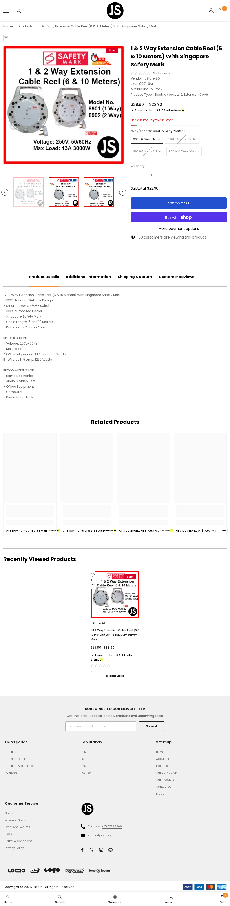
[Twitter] (91, 849)
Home (8, 26)
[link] (30, 514)
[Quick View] (92, 585)
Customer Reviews (176, 276)
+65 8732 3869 (112, 826)
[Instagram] (101, 849)
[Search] (19, 10)
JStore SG (152, 78)
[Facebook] (82, 849)
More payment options (178, 228)
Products (26, 26)
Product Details (44, 276)
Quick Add (115, 676)
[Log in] (211, 10)
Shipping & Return (135, 276)
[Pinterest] (110, 849)
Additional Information (88, 276)
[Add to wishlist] (92, 575)
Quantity (138, 166)
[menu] (6, 10)
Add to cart (179, 203)
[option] (63, 104)
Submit (151, 726)
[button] (4, 192)
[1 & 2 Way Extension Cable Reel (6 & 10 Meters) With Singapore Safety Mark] (115, 595)
